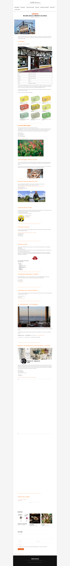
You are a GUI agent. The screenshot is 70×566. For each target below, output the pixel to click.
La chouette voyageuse (17, 9)
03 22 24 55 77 (23, 298)
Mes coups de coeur (52, 7)
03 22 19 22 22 (28, 217)
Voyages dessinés (37, 7)
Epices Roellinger (32, 524)
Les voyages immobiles (16, 7)
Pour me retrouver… (22, 7)
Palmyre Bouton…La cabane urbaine (22, 523)
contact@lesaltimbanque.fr (41, 335)
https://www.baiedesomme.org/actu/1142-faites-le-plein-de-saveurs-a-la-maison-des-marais (31, 186)
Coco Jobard (43, 524)
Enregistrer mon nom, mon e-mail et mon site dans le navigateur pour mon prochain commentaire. (33, 546)
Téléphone (19, 298)
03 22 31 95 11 (21, 189)
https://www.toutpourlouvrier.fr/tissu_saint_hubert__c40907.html (27, 232)
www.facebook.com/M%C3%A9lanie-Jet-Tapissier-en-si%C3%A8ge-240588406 (27, 377)
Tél (18, 189)
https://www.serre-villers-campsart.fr (23, 138)
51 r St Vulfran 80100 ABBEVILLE (22, 499)
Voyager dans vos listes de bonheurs (44, 7)
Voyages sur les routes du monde (30, 7)
